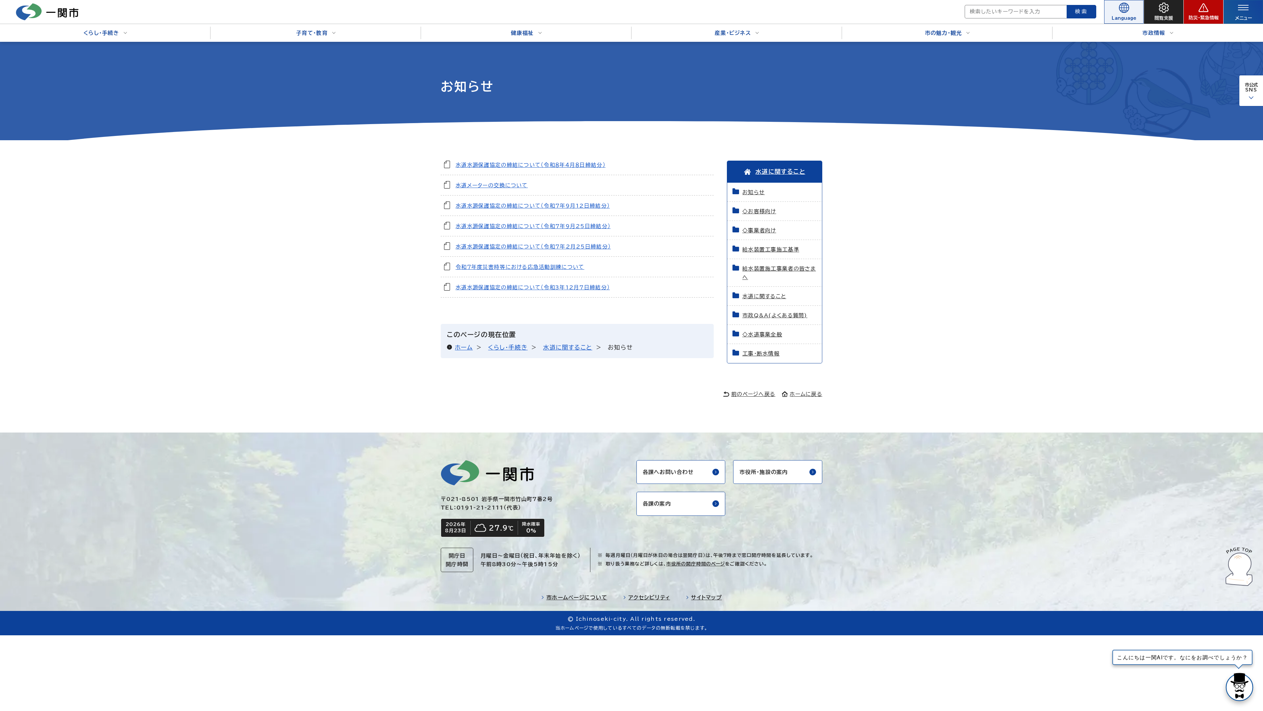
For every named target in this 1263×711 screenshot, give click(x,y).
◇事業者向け (759, 230)
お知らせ (753, 192)
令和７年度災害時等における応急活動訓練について (520, 267)
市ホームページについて (576, 597)
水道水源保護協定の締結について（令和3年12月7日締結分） (533, 287)
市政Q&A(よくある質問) (774, 315)
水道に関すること (567, 347)
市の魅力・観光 (943, 33)
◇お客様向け (759, 211)
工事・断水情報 (761, 353)
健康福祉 (522, 33)
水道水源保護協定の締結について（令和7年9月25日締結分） (533, 226)
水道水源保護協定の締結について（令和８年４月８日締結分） (531, 165)
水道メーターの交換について (492, 185)
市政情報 (1153, 33)
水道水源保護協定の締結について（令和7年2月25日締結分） (533, 246)
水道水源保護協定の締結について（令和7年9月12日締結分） (533, 205)
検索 (1081, 11)
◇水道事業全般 (762, 334)
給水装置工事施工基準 (770, 249)
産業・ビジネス (733, 33)
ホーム (464, 347)
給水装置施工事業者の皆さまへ (779, 273)
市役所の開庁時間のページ (695, 564)
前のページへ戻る (753, 394)
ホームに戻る (806, 394)
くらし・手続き (101, 33)
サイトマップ (706, 597)
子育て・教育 (312, 33)
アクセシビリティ (649, 597)
